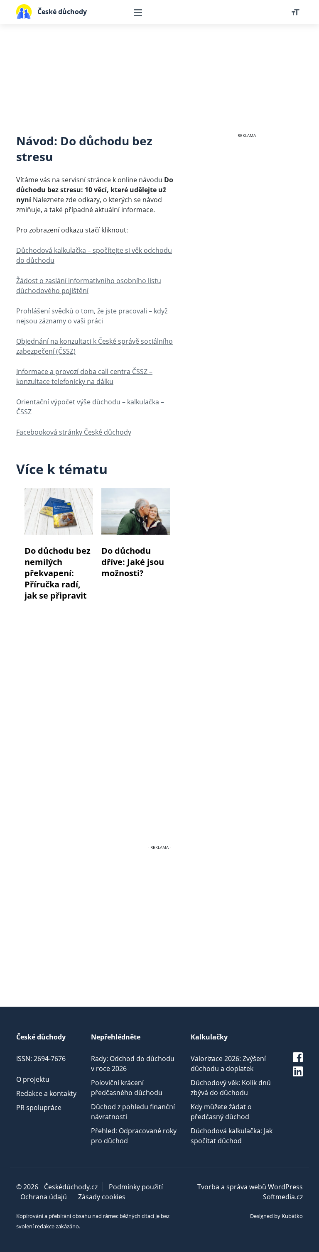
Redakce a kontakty (46, 1093)
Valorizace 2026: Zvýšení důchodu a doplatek (228, 1063)
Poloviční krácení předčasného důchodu (126, 1087)
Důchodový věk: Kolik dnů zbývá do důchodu (231, 1087)
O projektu (32, 1079)
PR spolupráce (38, 1107)
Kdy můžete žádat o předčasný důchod (221, 1111)
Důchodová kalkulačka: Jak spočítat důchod (231, 1135)
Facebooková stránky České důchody (73, 432)
